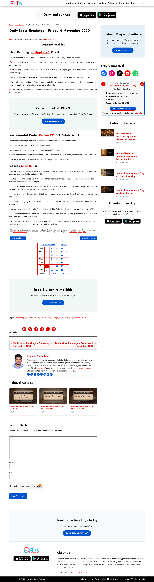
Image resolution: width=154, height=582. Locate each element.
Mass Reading (19, 25)
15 (56, 248)
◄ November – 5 (18, 238)
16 (56, 252)
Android (39, 368)
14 (52, 270)
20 (57, 266)
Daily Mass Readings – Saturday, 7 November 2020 (74, 344)
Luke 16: (26, 166)
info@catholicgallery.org (77, 572)
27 (62, 266)
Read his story (84, 368)
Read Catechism (53, 121)
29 (67, 248)
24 (62, 255)
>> (142, 84)
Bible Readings (20, 318)
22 (62, 248)
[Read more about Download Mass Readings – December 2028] (53, 403)
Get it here (139, 113)
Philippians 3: (40, 52)
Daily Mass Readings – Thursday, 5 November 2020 (32, 344)
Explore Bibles (53, 302)
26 (62, 263)
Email (11, 472)
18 (56, 259)
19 (56, 263)
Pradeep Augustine (38, 355)
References (73, 232)
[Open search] (142, 3)
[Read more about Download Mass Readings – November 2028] (83, 403)
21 (56, 270)
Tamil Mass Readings (77, 533)
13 (51, 266)
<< (103, 84)
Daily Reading (45, 318)
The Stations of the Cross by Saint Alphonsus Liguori (126, 137)
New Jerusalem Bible (20, 232)
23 (62, 252)
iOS (44, 368)
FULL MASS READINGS (122, 108)
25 (62, 259)
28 (62, 270)
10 (52, 255)
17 (56, 255)
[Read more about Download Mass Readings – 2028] (23, 403)
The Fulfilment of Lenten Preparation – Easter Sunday (127, 157)
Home (11, 25)
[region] (123, 98)
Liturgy (55, 318)
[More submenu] (138, 3)
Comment (13, 435)
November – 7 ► (88, 238)
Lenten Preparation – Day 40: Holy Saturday (130, 175)
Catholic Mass (32, 318)
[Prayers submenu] (96, 3)
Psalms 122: (47, 135)
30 (67, 252)
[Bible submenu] (84, 3)
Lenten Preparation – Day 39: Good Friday (130, 192)
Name (11, 462)
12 (52, 263)
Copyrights (82, 232)
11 (51, 259)
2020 (54, 273)
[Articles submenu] (116, 3)
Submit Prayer (122, 50)
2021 (64, 273)
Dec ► (64, 245)
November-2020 (48, 245)
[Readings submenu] (75, 3)
